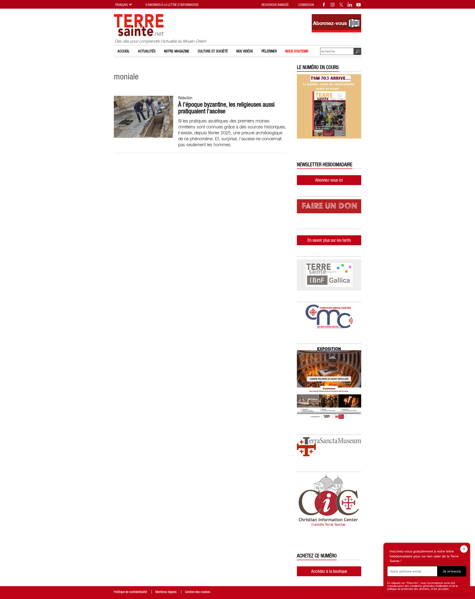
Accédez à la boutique (329, 571)
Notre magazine (176, 51)
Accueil (124, 51)
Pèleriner (269, 51)
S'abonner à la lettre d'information (171, 5)
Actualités (147, 51)
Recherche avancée (275, 5)
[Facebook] (324, 5)
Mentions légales (166, 592)
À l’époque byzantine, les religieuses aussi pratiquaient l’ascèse (226, 108)
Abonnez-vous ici (329, 180)
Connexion (306, 5)
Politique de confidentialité (130, 592)
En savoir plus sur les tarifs (329, 240)
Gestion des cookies (197, 592)
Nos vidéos (244, 51)
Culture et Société (213, 51)
